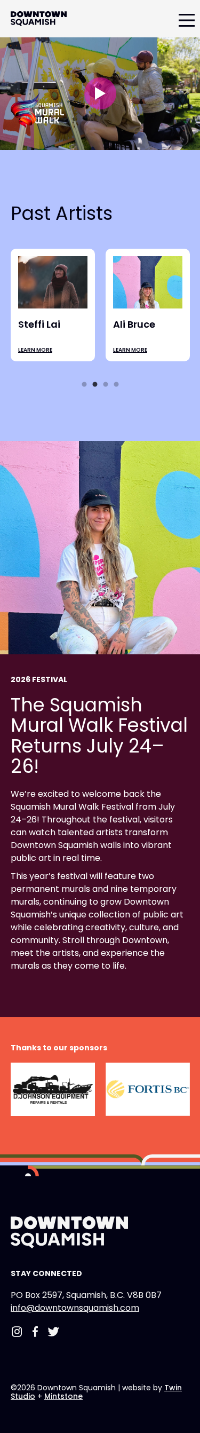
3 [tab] (105, 387)
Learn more (36, 360)
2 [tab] (95, 387)
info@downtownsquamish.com (75, 1308)
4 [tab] (116, 387)
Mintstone (63, 1396)
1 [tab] (84, 387)
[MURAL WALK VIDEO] (100, 93)
